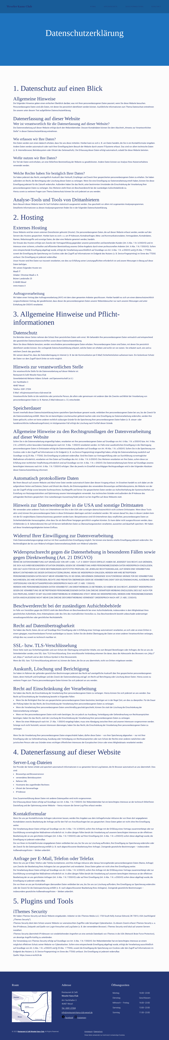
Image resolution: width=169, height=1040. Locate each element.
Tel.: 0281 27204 (69, 1008)
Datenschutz (98, 1031)
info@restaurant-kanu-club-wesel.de (77, 1012)
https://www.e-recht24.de (31, 955)
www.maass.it (19, 286)
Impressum (88, 1031)
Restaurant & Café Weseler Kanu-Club (31, 1031)
